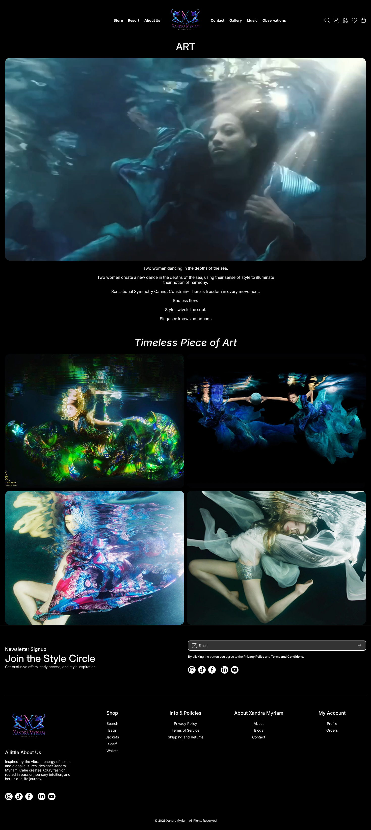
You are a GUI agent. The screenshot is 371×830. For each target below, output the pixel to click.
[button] (363, 20)
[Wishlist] (354, 20)
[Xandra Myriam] (185, 20)
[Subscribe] (359, 646)
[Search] (327, 20)
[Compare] (345, 20)
